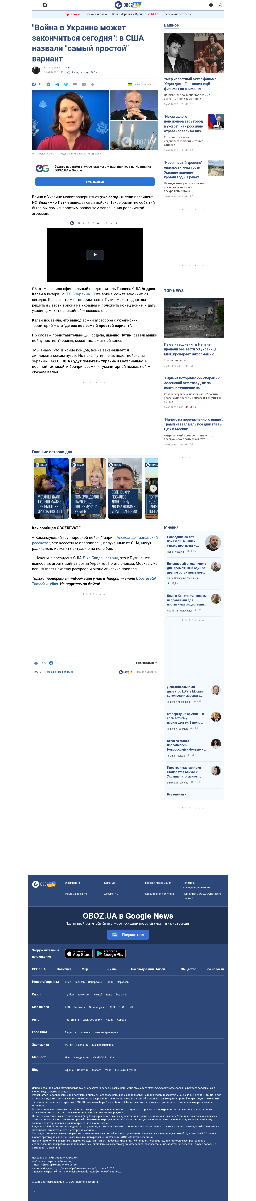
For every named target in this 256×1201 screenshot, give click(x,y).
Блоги (160, 969)
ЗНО (121, 1007)
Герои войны (72, 14)
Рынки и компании (77, 1044)
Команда (109, 882)
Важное (171, 25)
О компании (72, 882)
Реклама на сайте (76, 893)
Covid (113, 1057)
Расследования (143, 969)
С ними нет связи (175, 360)
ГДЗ (67, 1007)
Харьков (80, 981)
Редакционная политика (59, 672)
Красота (96, 1069)
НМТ (130, 1007)
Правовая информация (157, 882)
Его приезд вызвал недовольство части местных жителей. (183, 141)
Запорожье (95, 981)
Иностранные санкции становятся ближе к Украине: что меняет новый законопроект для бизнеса (186, 772)
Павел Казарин (176, 551)
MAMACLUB (100, 1057)
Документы (111, 893)
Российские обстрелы (177, 14)
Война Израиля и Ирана (127, 14)
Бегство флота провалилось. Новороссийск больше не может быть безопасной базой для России (186, 745)
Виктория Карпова (177, 782)
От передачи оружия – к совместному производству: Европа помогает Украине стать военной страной (185, 718)
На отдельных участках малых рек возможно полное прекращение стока (184, 187)
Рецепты (70, 1032)
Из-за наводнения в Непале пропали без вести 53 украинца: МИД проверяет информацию (191, 349)
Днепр (109, 981)
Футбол (69, 994)
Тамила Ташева (176, 755)
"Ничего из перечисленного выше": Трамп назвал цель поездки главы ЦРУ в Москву (193, 424)
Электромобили (92, 1019)
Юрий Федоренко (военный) (183, 578)
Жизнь (111, 969)
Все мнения (175, 794)
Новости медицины (77, 1057)
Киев (68, 981)
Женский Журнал (126, 1069)
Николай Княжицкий (179, 701)
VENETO (153, 14)
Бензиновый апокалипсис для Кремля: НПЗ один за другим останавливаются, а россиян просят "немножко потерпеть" (187, 568)
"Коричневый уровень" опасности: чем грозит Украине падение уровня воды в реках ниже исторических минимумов (183, 170)
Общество (188, 969)
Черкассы (123, 981)
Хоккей (98, 994)
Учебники (79, 1007)
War (67, 67)
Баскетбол (83, 994)
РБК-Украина (78, 294)
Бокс (109, 994)
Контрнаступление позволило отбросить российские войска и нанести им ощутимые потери (192, 398)
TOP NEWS (174, 290)
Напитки (84, 1032)
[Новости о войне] (125, 673)
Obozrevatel (146, 578)
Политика (64, 969)
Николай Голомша (177, 728)
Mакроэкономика (103, 1044)
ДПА (112, 1007)
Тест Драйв (72, 1019)
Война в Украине (97, 14)
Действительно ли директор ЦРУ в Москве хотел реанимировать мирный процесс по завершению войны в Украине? (185, 691)
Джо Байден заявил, (101, 558)
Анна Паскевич (52, 67)
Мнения (171, 527)
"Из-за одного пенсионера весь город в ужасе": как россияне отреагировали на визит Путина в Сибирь (184, 124)
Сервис (121, 1019)
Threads (38, 584)
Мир (85, 969)
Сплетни (82, 1069)
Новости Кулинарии (106, 1032)
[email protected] (78, 1171)
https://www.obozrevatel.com (164, 1087)
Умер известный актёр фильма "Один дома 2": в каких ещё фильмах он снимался (190, 84)
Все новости (215, 969)
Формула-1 (122, 994)
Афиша (69, 1069)
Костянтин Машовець (179, 610)
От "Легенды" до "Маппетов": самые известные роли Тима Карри (187, 96)
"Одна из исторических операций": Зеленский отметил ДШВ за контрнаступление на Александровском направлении (193, 383)
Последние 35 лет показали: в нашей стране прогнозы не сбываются (182, 541)
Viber (54, 584)
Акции (110, 1019)
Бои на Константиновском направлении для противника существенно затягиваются (187, 600)
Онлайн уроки (97, 1007)
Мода (108, 1069)
